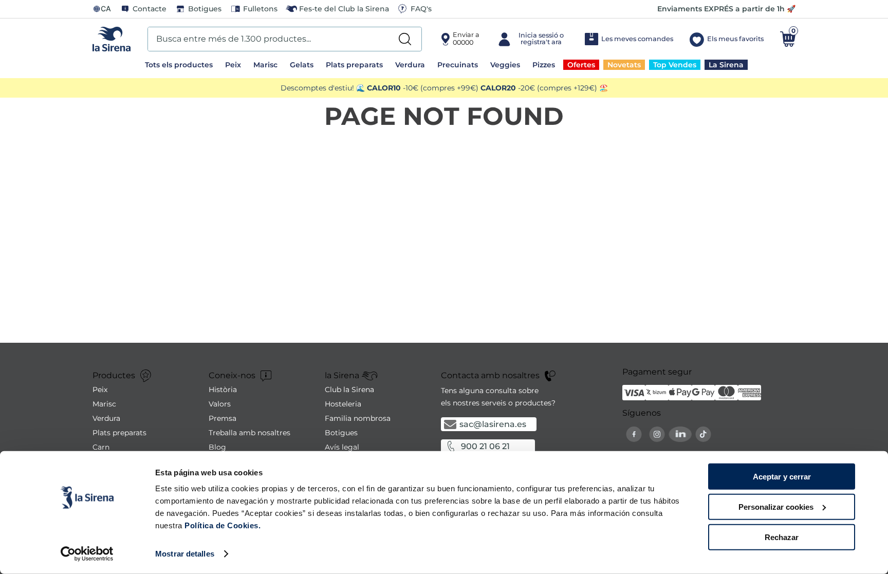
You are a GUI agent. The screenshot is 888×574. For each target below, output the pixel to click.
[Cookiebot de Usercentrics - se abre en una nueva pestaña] (87, 554)
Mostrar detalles (184, 553)
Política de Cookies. (221, 525)
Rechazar (782, 536)
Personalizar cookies (775, 507)
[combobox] (284, 39)
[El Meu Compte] (531, 39)
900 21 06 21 (485, 446)
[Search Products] (404, 39)
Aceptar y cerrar (782, 476)
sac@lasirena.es (492, 424)
